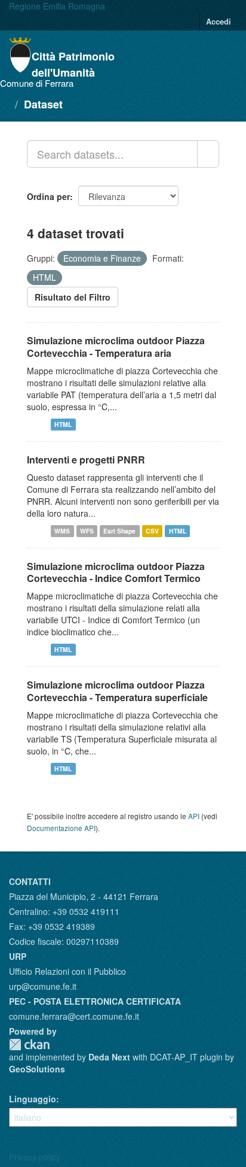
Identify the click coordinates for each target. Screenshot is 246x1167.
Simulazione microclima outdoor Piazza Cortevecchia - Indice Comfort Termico (116, 572)
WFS (87, 530)
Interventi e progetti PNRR (86, 459)
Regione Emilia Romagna (57, 6)
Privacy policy (34, 1157)
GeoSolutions (37, 1069)
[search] (208, 154)
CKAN (29, 1044)
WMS (62, 530)
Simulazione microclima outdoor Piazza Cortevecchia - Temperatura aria (116, 347)
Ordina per (48, 196)
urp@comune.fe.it (42, 986)
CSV (152, 530)
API (193, 816)
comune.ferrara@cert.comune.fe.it (74, 1016)
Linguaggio (32, 1099)
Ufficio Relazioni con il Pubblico (67, 971)
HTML (63, 424)
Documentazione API (61, 828)
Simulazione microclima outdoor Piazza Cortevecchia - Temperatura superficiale (117, 691)
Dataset (43, 104)
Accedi (218, 21)
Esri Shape (119, 530)
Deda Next (109, 1057)
